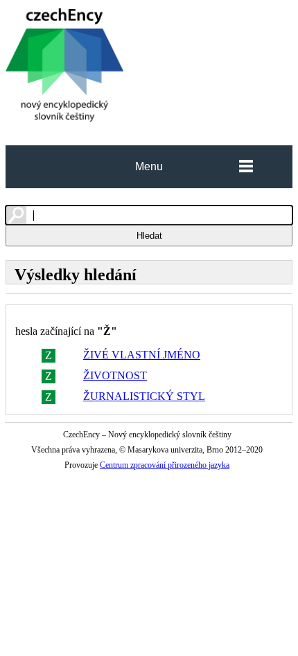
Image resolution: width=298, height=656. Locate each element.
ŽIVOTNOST (115, 375)
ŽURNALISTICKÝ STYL (144, 396)
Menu (149, 166)
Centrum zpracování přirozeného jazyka (164, 465)
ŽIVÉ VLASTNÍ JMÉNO (141, 355)
